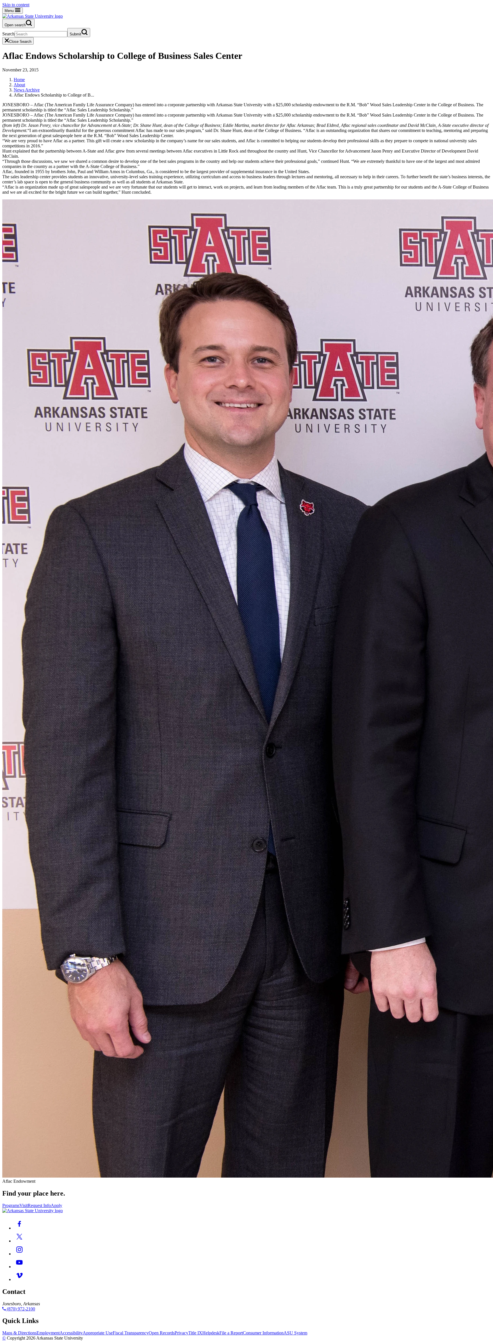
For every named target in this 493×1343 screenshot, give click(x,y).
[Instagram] (19, 1253)
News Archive (27, 89)
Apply (56, 1205)
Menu (10, 11)
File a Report (231, 1332)
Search (8, 33)
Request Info (39, 1205)
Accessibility (71, 1332)
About (19, 84)
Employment (48, 1332)
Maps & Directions (19, 1332)
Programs (10, 1205)
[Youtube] (19, 1266)
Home (19, 79)
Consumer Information (263, 1332)
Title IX (195, 1332)
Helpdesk (210, 1332)
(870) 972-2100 (20, 1308)
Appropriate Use (98, 1332)
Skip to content (15, 4)
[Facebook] (19, 1228)
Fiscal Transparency (131, 1332)
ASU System (295, 1332)
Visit (23, 1205)
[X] (19, 1240)
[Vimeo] (19, 1279)
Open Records (162, 1332)
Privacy (181, 1332)
